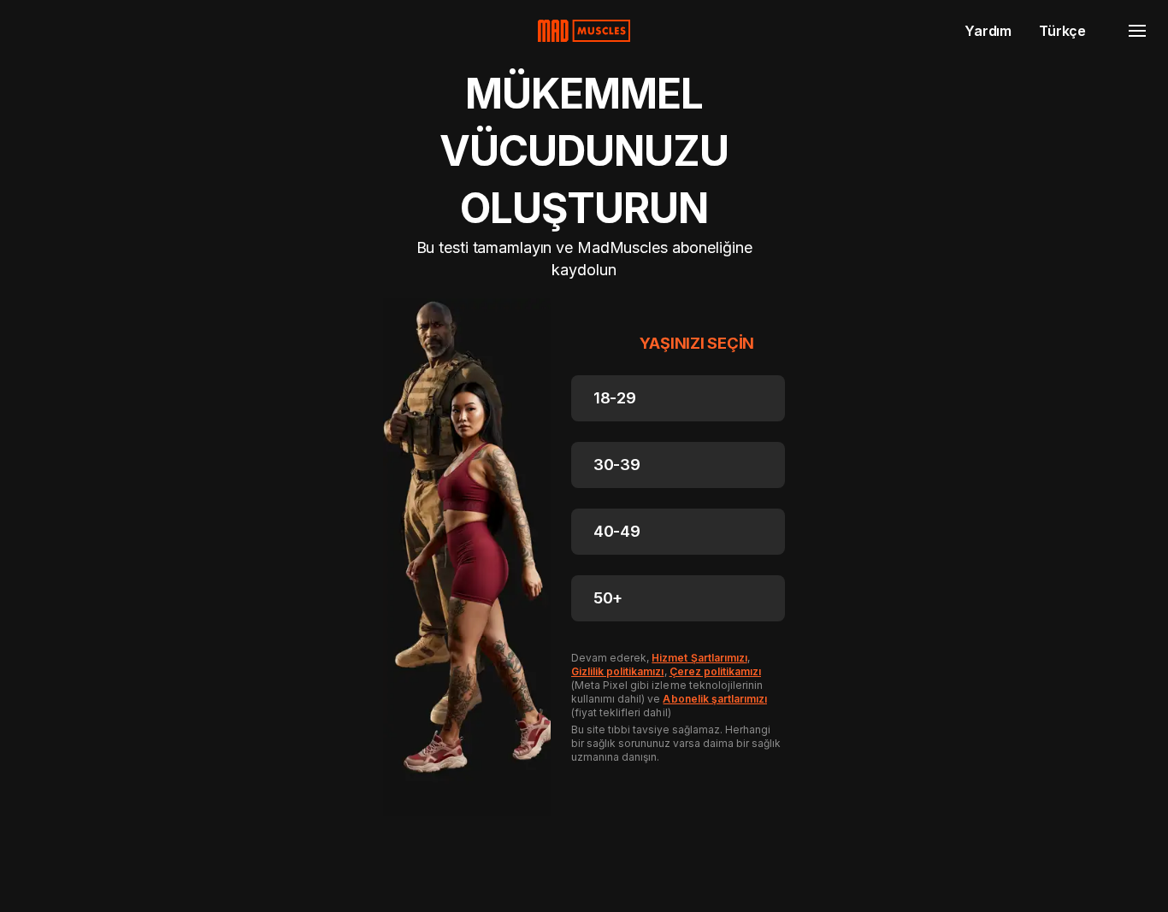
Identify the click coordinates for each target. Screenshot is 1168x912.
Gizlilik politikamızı (617, 671)
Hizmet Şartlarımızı (699, 657)
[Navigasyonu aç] (1137, 31)
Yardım (988, 30)
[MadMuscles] (584, 30)
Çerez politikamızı (715, 671)
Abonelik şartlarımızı (715, 698)
